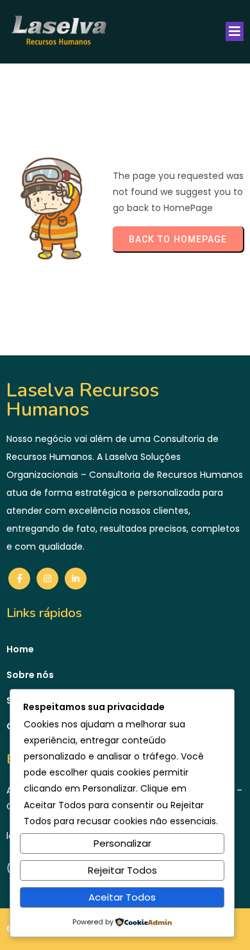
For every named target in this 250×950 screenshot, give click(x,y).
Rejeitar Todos (122, 870)
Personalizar (122, 843)
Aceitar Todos (122, 897)
